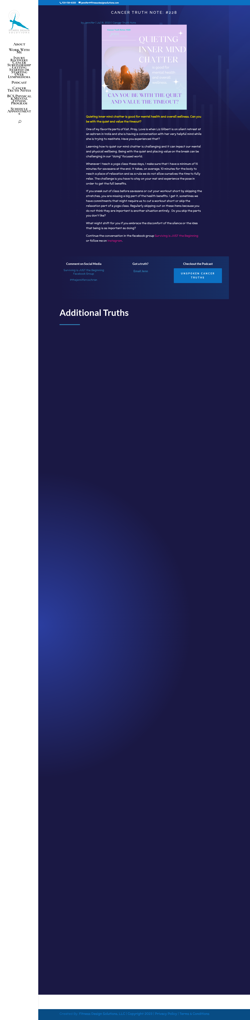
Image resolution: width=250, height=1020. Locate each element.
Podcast (19, 83)
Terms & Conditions (194, 1014)
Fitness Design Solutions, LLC (102, 1014)
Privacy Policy (166, 1014)
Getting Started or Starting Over (19, 71)
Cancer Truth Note (124, 22)
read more (68, 533)
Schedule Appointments (19, 112)
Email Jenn (141, 271)
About (19, 45)
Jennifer (90, 22)
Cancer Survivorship (19, 63)
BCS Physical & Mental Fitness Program (19, 100)
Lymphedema (19, 77)
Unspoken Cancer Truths (198, 275)
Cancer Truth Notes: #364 (78, 725)
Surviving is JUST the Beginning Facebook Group (83, 271)
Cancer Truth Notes (19, 90)
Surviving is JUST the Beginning (176, 236)
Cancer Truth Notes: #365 (78, 509)
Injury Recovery (19, 59)
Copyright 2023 (140, 1014)
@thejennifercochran (83, 280)
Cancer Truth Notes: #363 (78, 941)
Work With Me (19, 52)
